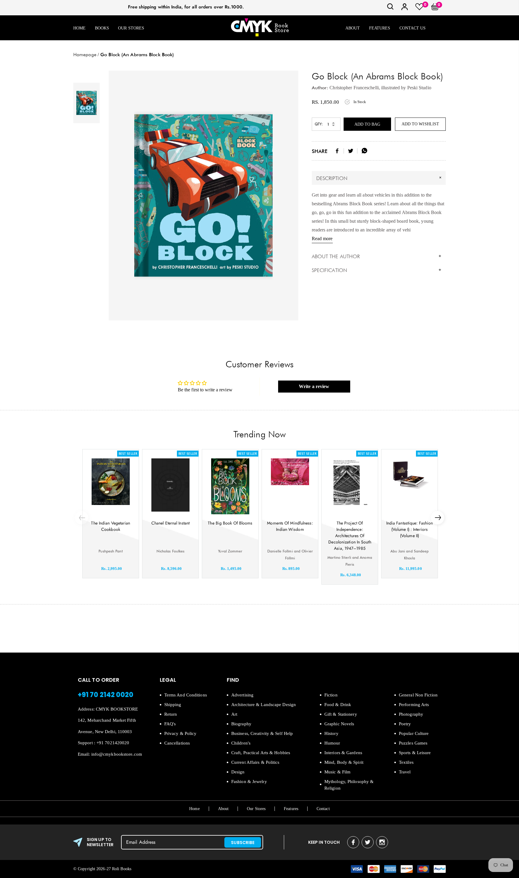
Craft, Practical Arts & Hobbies (260, 752)
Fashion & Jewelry (249, 781)
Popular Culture (414, 733)
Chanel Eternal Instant (170, 523)
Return (170, 714)
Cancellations (177, 743)
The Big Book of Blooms (230, 523)
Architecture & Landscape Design (263, 704)
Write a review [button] (314, 386)
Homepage (84, 54)
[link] (390, 8)
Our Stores (131, 28)
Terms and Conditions (185, 695)
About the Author (377, 256)
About (352, 28)
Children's (240, 743)
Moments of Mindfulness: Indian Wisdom (290, 526)
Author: (320, 87)
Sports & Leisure (415, 752)
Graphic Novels (339, 723)
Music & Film (337, 771)
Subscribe (242, 843)
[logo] (259, 27)
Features (379, 28)
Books (102, 28)
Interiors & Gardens (343, 752)
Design (238, 771)
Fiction (331, 695)
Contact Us (412, 28)
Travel (405, 771)
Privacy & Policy (180, 733)
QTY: (319, 124)
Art (234, 714)
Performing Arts (414, 704)
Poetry (405, 723)
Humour (332, 743)
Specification (377, 270)
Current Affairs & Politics (255, 762)
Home (79, 28)
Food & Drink (337, 704)
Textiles (406, 762)
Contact (323, 808)
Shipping (172, 704)
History (331, 733)
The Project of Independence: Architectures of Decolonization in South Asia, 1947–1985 (349, 535)
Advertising (242, 695)
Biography (241, 723)
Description (379, 178)
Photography (411, 714)
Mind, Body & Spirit (343, 762)
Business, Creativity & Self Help (262, 733)
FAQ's (170, 723)
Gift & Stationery (340, 714)
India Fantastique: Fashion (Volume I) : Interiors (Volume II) (409, 529)
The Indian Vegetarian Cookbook (110, 526)
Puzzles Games (413, 743)
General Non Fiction (418, 695)
